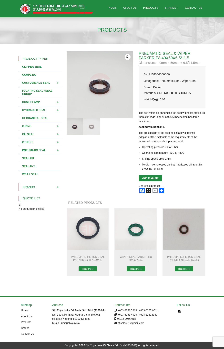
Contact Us (193, 7)
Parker (157, 87)
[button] (128, 57)
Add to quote (150, 178)
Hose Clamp (40, 102)
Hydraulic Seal (40, 110)
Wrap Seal (30, 174)
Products (150, 7)
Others (40, 142)
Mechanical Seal (35, 118)
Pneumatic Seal (170, 81)
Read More (88, 268)
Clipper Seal (32, 66)
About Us (130, 7)
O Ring (40, 126)
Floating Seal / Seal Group (37, 92)
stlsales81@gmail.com (131, 323)
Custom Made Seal (40, 83)
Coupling (29, 74)
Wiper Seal (189, 81)
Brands (171, 7)
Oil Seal (40, 134)
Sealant (28, 166)
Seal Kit (28, 158)
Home (112, 7)
